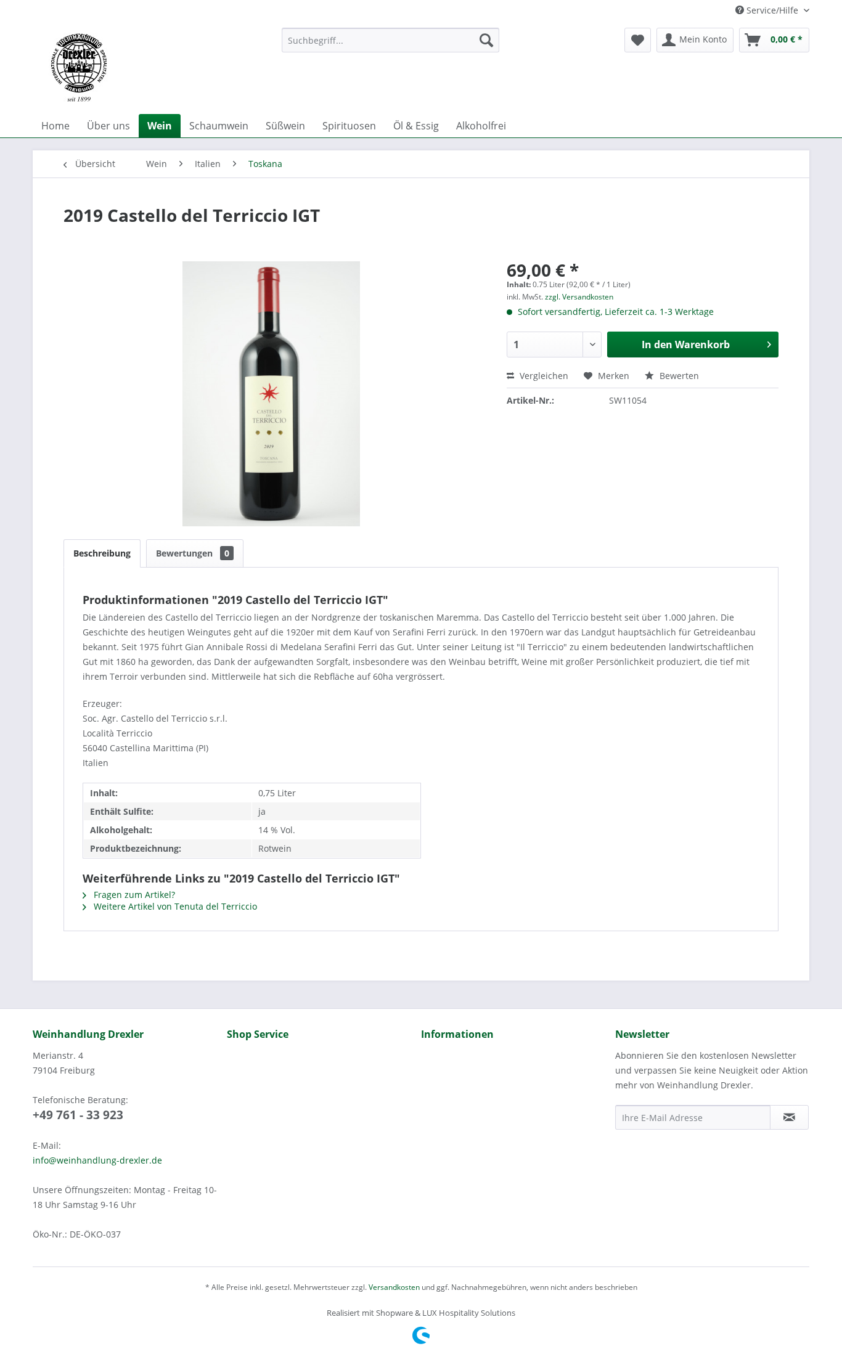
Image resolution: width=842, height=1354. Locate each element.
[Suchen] (486, 40)
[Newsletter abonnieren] (789, 1117)
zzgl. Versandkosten (579, 297)
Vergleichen (542, 375)
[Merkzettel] (637, 40)
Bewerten (678, 375)
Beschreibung (102, 553)
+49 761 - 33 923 (78, 1115)
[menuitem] (390, 40)
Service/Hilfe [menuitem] (772, 10)
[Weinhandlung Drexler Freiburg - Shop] (152, 68)
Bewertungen (192, 553)
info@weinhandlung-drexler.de (97, 1160)
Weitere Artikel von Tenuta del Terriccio (174, 906)
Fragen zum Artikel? (133, 894)
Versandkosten (394, 1287)
